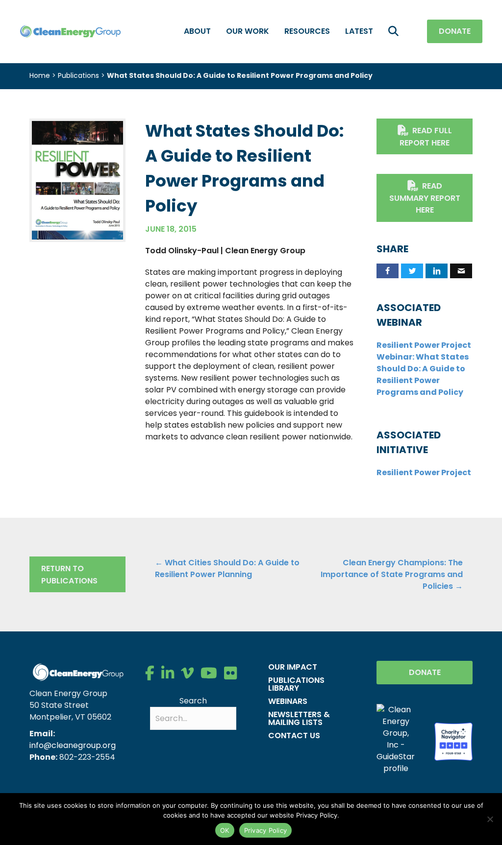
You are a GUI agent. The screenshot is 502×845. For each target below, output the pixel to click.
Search (193, 700)
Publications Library (296, 684)
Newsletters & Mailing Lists (299, 718)
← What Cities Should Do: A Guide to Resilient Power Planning (227, 568)
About (197, 31)
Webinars (287, 701)
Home (39, 75)
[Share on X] (412, 271)
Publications (78, 75)
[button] (395, 32)
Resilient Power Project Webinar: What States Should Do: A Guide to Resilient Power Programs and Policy (423, 368)
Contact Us (294, 735)
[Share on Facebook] (387, 271)
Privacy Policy (265, 830)
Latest (359, 31)
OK (224, 830)
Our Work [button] (247, 31)
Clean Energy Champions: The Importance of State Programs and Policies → (392, 574)
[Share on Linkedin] (437, 271)
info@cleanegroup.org (72, 745)
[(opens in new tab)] (77, 179)
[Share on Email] (461, 271)
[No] (490, 819)
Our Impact (292, 667)
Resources (307, 31)
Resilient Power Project (423, 472)
